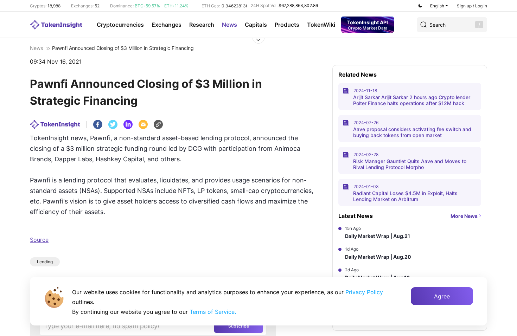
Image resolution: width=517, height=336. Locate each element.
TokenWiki (321, 24)
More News (464, 216)
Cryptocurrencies (120, 24)
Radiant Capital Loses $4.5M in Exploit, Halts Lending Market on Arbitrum (405, 196)
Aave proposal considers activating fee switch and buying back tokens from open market (412, 132)
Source (39, 239)
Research (201, 24)
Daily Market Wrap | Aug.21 (377, 236)
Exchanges (166, 24)
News (229, 24)
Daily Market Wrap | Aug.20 (378, 257)
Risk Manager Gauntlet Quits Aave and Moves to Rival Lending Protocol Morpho (409, 164)
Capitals (256, 24)
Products (287, 24)
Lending (45, 261)
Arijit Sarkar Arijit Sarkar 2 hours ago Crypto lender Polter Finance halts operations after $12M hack (411, 100)
